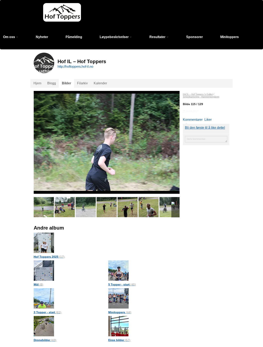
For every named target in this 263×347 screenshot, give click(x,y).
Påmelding (74, 37)
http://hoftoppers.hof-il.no (75, 66)
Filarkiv (82, 83)
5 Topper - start (122, 284)
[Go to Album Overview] (44, 242)
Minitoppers (229, 37)
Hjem (37, 83)
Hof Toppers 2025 (49, 256)
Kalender (100, 83)
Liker (208, 119)
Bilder (66, 83)
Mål (38, 284)
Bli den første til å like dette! (205, 127)
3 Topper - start (47, 312)
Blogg (51, 83)
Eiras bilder (119, 340)
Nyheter (42, 37)
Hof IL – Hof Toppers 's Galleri (198, 94)
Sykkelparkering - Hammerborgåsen (201, 96)
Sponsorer (194, 37)
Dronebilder (45, 340)
